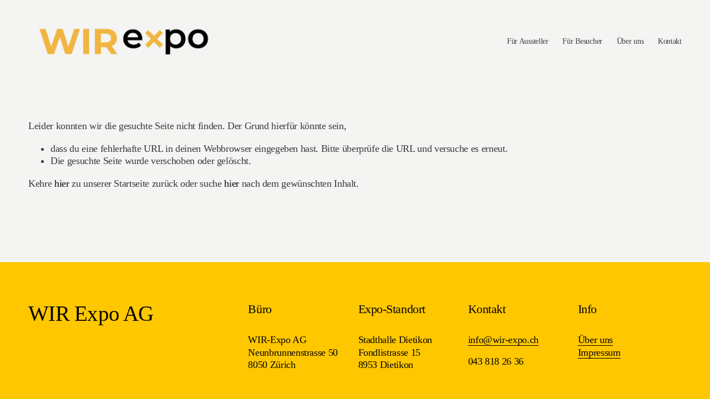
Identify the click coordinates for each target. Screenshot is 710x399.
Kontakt (670, 41)
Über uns (630, 41)
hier (61, 183)
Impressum (599, 352)
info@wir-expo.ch (503, 339)
